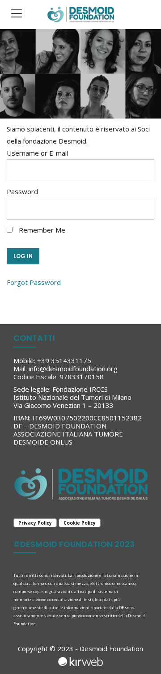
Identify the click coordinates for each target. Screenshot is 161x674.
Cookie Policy (80, 523)
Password (22, 191)
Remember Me (41, 229)
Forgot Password (34, 282)
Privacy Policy (35, 523)
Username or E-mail (37, 152)
